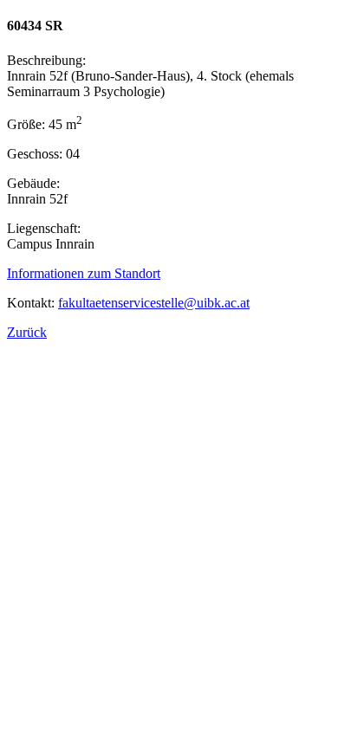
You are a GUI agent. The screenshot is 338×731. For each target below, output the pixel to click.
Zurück (27, 332)
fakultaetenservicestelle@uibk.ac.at (154, 302)
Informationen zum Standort (83, 273)
